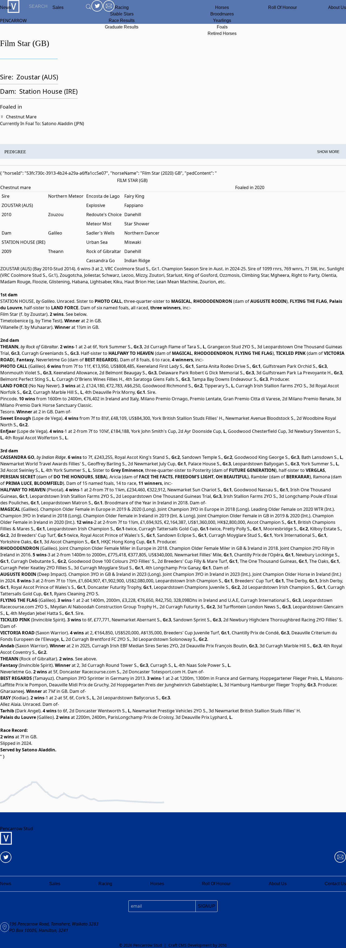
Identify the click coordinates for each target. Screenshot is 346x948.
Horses (222, 7)
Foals (222, 27)
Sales (54, 883)
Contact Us (335, 883)
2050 (222, 945)
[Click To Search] (88, 6)
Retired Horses (222, 33)
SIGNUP (206, 906)
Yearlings (222, 20)
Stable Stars (122, 14)
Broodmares (222, 14)
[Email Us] (340, 857)
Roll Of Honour (282, 7)
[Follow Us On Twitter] (6, 857)
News (5, 7)
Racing (122, 7)
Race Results (122, 20)
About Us (337, 7)
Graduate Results (121, 27)
